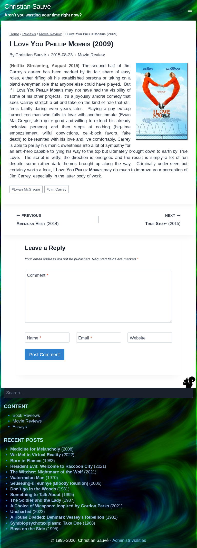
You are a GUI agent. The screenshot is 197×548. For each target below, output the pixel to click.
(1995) (42, 494)
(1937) (42, 500)
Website (137, 338)
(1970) (34, 477)
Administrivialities (129, 540)
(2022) (42, 454)
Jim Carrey (56, 189)
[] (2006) (56, 483)
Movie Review (91, 54)
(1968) (52, 523)
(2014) (37, 220)
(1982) (64, 517)
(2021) (58, 466)
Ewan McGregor (26, 189)
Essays (20, 426)
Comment (37, 275)
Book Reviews (26, 415)
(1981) (40, 489)
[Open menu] (190, 10)
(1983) (32, 460)
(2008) (42, 449)
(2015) (163, 220)
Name (34, 338)
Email (85, 338)
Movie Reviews (27, 421)
